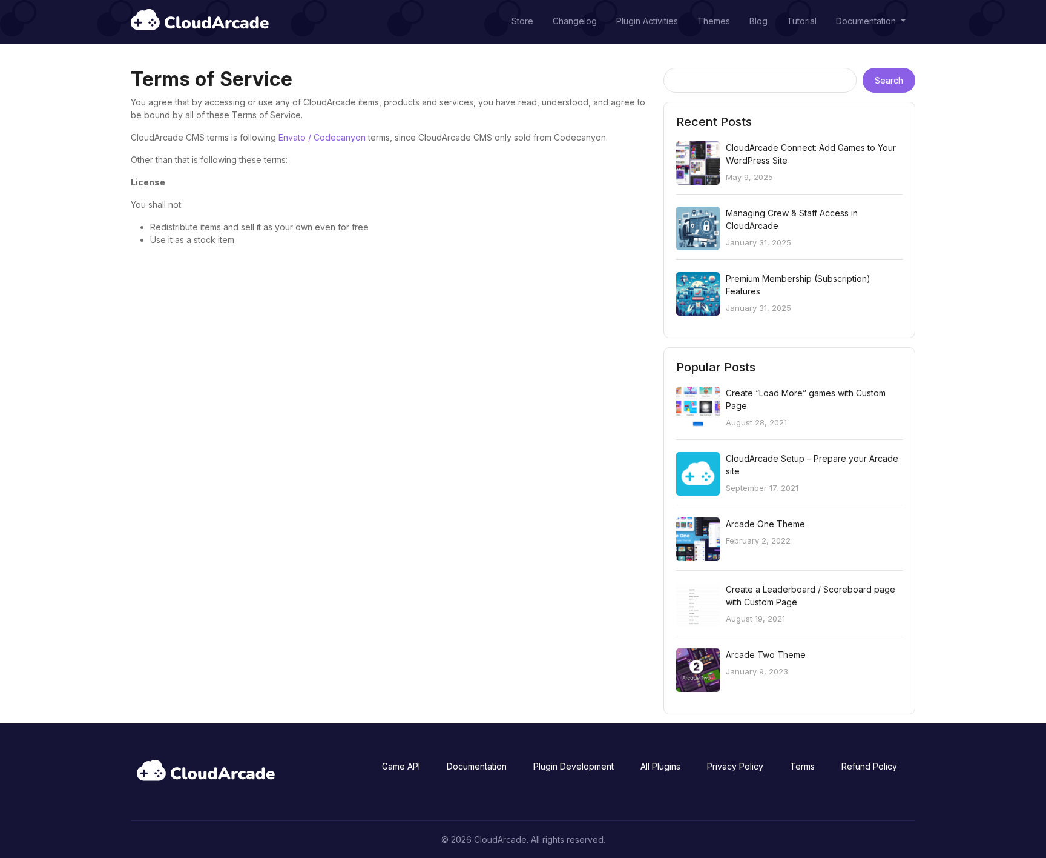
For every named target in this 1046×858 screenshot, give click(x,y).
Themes (713, 21)
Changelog (575, 21)
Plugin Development (573, 766)
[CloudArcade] (200, 21)
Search (889, 80)
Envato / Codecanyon (322, 137)
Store (522, 21)
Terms (802, 766)
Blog (758, 21)
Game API (401, 766)
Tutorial (802, 21)
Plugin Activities (647, 21)
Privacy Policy (735, 766)
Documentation (867, 21)
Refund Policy (869, 766)
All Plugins (660, 766)
